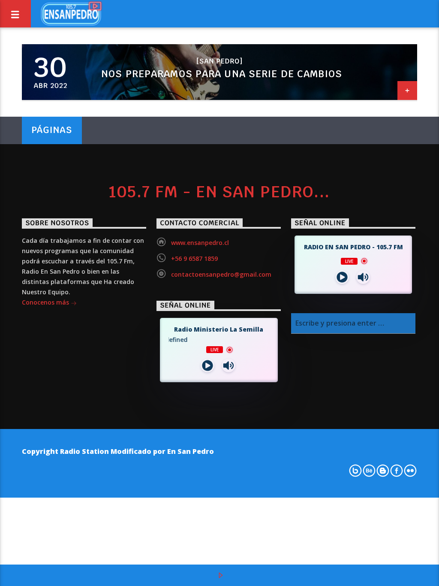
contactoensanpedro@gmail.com (221, 274)
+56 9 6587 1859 (194, 258)
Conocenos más (46, 302)
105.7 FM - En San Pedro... (219, 191)
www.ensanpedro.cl (200, 243)
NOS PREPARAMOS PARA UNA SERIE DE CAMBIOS (221, 73)
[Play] (342, 277)
